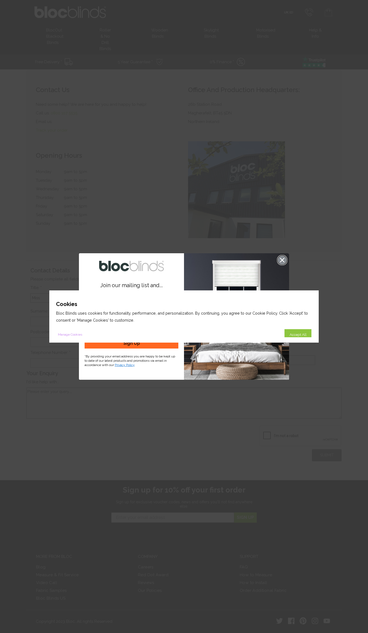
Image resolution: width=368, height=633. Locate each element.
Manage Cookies (70, 334)
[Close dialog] (282, 260)
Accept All (298, 334)
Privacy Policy (124, 365)
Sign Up (131, 343)
